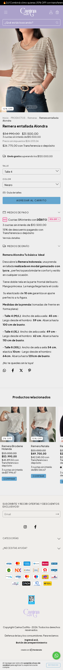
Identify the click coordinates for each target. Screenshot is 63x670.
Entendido (53, 665)
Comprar (9, 479)
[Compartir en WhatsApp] (4, 370)
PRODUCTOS (18, 117)
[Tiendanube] (32, 649)
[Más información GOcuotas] (54, 219)
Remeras (32, 117)
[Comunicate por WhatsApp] (56, 656)
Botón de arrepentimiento (31, 642)
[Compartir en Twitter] (21, 370)
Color (7, 179)
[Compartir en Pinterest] (29, 370)
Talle (6, 166)
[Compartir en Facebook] (13, 370)
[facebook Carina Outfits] (35, 526)
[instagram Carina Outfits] (25, 526)
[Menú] (6, 12)
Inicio (6, 117)
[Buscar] (57, 22)
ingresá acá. (31, 639)
